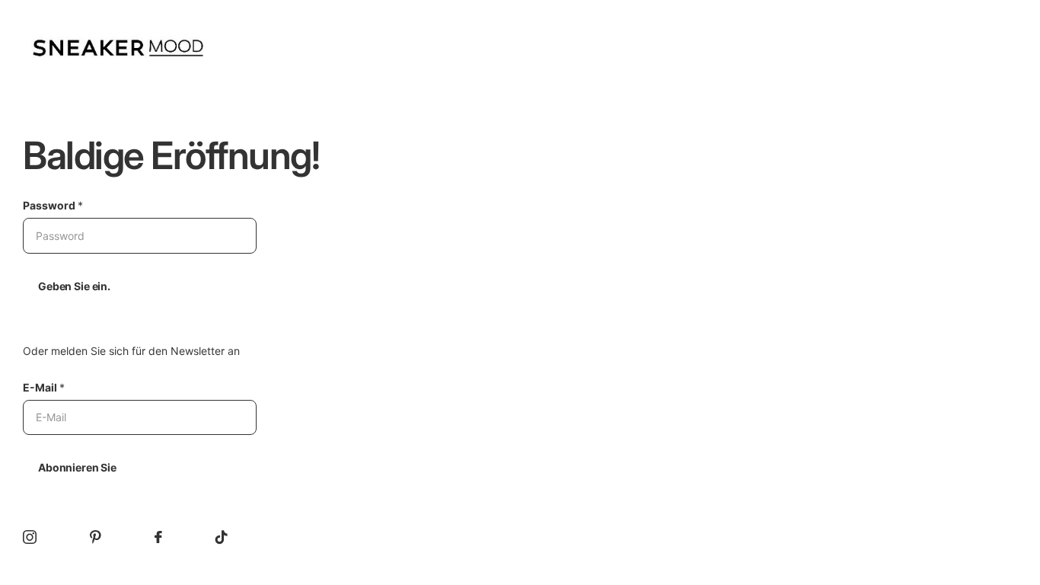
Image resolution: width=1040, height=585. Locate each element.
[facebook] (158, 537)
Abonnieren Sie (77, 467)
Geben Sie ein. (74, 286)
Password (53, 205)
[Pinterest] (95, 537)
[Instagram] (30, 537)
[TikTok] (221, 537)
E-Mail (44, 387)
